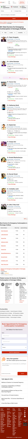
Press (19, 426)
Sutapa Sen (3, 249)
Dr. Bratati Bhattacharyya (14, 157)
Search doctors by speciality (9, 420)
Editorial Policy (19, 424)
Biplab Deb (3, 245)
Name (3, 332)
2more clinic (10, 116)
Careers (19, 415)
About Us (20, 412)
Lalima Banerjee (4, 234)
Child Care (2, 430)
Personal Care (2, 429)
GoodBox (2, 431)
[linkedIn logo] (25, 415)
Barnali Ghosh (4, 257)
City (2, 344)
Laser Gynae (10, 22)
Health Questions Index (15, 418)
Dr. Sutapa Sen (11, 142)
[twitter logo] (25, 413)
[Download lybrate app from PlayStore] (25, 423)
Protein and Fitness (3, 417)
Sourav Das (3, 238)
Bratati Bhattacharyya (6, 253)
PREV (3, 218)
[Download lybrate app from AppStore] (25, 425)
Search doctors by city (9, 412)
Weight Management (3, 424)
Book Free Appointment (22, 2)
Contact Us (20, 414)
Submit (22, 373)
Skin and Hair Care (2, 419)
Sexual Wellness (2, 422)
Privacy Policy (19, 422)
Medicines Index (15, 428)
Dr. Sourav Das (11, 82)
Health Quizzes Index (14, 422)
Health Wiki (14, 413)
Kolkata (5, 22)
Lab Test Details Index (14, 433)
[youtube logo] (25, 417)
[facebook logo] (25, 411)
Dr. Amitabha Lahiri (13, 189)
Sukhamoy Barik (4, 242)
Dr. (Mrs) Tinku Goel (13, 204)
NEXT (25, 218)
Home (1, 22)
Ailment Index (14, 431)
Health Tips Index (15, 416)
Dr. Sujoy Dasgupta (13, 37)
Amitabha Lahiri (4, 260)
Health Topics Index (14, 425)
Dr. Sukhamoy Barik (13, 105)
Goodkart (2, 412)
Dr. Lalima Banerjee (13, 61)
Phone (3, 338)
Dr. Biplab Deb (11, 125)
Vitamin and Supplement (3, 415)
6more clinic (10, 50)
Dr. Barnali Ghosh (12, 174)
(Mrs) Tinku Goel (4, 264)
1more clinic (10, 94)
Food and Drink (2, 426)
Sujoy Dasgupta (4, 230)
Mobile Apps (19, 417)
